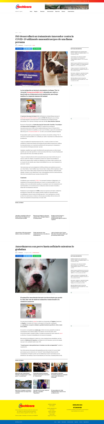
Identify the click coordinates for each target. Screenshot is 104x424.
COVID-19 (37, 180)
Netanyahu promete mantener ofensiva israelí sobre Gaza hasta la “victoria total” (41, 375)
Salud (34, 45)
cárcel (60, 333)
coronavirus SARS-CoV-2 (35, 92)
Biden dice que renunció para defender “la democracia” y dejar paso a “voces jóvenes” (23, 375)
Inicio (31, 11)
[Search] (88, 1)
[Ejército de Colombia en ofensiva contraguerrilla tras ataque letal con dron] (23, 384)
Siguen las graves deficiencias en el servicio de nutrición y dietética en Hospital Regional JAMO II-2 (79, 64)
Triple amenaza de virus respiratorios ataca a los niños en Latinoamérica (41, 234)
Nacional (42, 11)
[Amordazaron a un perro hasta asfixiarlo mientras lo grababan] (41, 276)
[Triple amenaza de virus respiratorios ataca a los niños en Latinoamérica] (41, 226)
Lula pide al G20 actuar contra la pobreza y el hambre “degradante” (41, 392)
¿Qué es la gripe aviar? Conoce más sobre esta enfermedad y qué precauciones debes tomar (59, 234)
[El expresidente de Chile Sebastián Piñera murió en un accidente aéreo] (59, 384)
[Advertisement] (52, 22)
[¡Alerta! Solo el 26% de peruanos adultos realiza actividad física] (23, 226)
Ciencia (63, 11)
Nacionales (64, 421)
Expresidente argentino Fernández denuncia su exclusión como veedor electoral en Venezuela (59, 375)
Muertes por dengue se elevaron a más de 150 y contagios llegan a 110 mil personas (41, 217)
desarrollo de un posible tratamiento (29, 118)
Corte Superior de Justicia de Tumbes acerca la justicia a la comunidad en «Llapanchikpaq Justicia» (78, 58)
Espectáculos (71, 11)
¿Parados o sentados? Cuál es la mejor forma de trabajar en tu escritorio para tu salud (23, 217)
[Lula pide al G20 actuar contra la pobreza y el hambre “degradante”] (41, 384)
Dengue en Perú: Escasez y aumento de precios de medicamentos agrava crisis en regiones (58, 217)
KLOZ (21, 421)
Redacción (21, 45)
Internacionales (36, 252)
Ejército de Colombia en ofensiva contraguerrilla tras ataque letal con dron (23, 392)
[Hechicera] (23, 7)
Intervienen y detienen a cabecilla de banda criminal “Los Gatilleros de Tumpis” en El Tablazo (79, 74)
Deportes (57, 11)
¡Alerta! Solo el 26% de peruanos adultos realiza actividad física (23, 233)
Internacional (50, 11)
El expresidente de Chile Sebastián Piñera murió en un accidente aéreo (58, 392)
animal (35, 321)
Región (35, 11)
